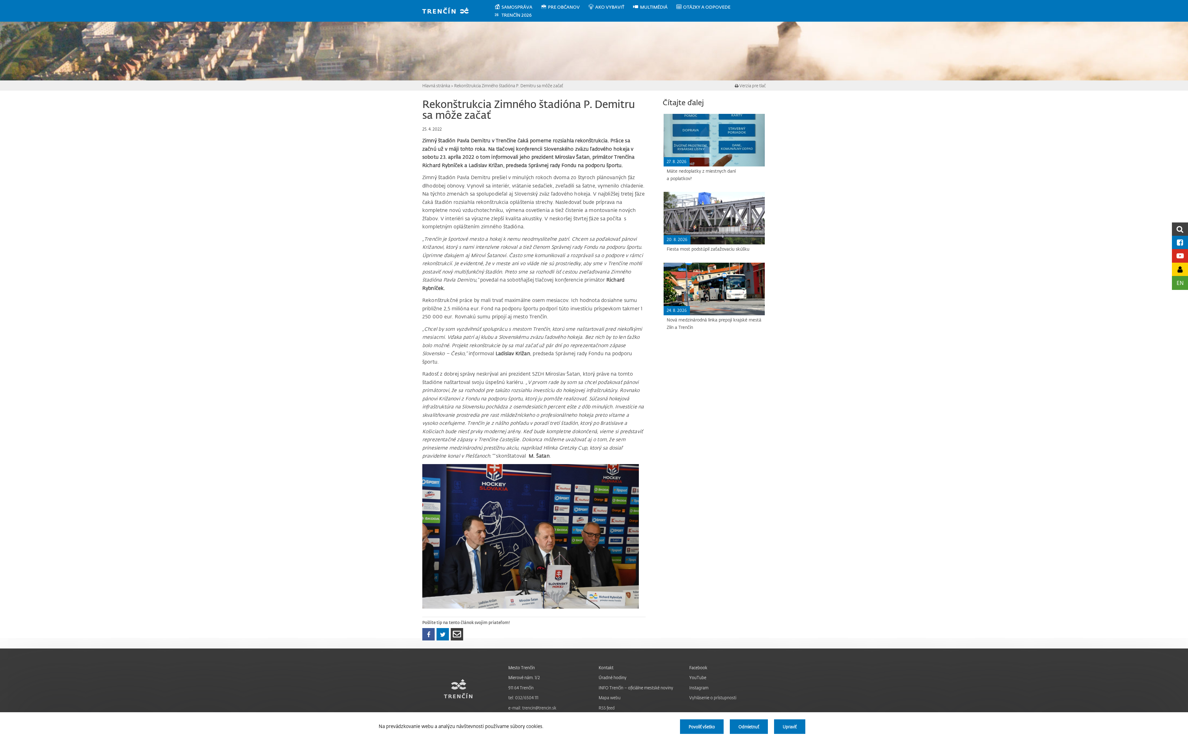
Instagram (698, 687)
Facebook (698, 667)
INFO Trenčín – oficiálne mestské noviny (636, 687)
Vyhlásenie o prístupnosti (712, 697)
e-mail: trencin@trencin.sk (532, 707)
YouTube (697, 677)
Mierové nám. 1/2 (524, 677)
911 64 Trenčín (521, 687)
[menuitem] (517, 7)
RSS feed (607, 707)
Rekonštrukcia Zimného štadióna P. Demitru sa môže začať (508, 85)
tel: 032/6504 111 (523, 697)
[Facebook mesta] (1180, 242)
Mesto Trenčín (521, 667)
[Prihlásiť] (1180, 269)
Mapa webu (610, 697)
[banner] (448, 11)
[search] (1180, 229)
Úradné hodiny (612, 677)
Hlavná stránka (436, 85)
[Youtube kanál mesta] (1180, 255)
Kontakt (606, 667)
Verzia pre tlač (752, 85)
